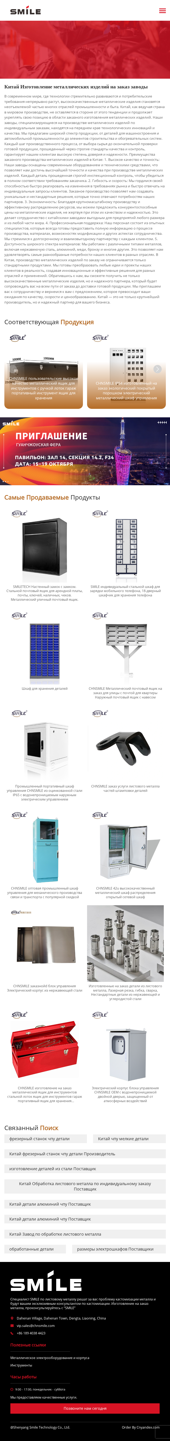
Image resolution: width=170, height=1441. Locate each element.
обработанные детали (31, 1249)
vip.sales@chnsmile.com (36, 1325)
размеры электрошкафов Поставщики (115, 1249)
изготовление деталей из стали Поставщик (52, 1168)
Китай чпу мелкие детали (123, 1138)
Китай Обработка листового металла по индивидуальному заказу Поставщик (85, 1186)
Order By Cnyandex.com (141, 1427)
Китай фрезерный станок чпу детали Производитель (62, 1154)
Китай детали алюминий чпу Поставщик (50, 1204)
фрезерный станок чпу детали (39, 1138)
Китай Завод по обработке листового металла (55, 1234)
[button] (157, 369)
